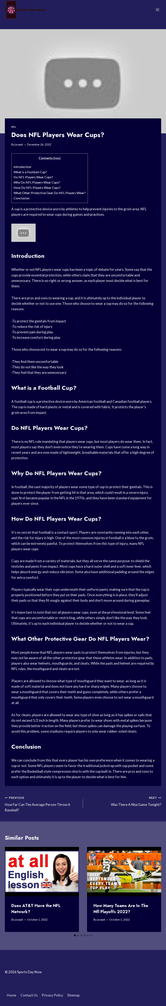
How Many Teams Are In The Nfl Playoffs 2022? (121, 909)
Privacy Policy (52, 995)
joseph (19, 144)
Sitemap (73, 995)
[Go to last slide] (11, 889)
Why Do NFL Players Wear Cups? (37, 182)
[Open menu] (157, 9)
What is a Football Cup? (30, 172)
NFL (13, 126)
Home (11, 995)
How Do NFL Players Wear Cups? (37, 187)
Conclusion (21, 198)
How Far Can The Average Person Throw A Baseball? (37, 804)
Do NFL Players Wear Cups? (33, 177)
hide (57, 158)
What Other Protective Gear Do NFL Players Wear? (50, 193)
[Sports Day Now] (25, 9)
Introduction (22, 167)
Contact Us (29, 995)
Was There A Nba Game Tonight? (136, 801)
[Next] (154, 889)
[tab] (75, 935)
